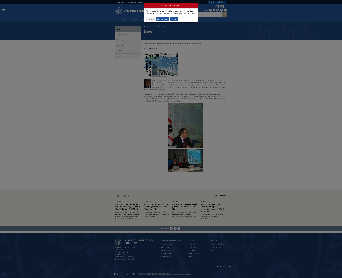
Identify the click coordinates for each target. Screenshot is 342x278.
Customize (150, 19)
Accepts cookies (162, 19)
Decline (173, 19)
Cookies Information (188, 13)
